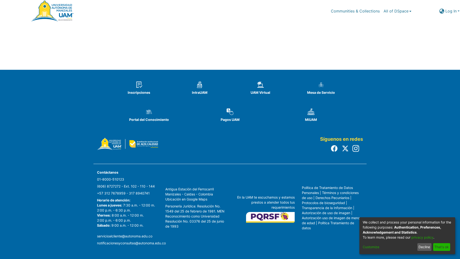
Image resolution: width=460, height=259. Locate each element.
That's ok (441, 247)
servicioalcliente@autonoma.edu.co (124, 236)
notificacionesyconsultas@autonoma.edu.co (131, 243)
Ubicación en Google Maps (186, 199)
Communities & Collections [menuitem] (355, 11)
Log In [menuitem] (451, 11)
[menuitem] (397, 11)
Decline (424, 247)
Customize (371, 247)
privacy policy (422, 237)
